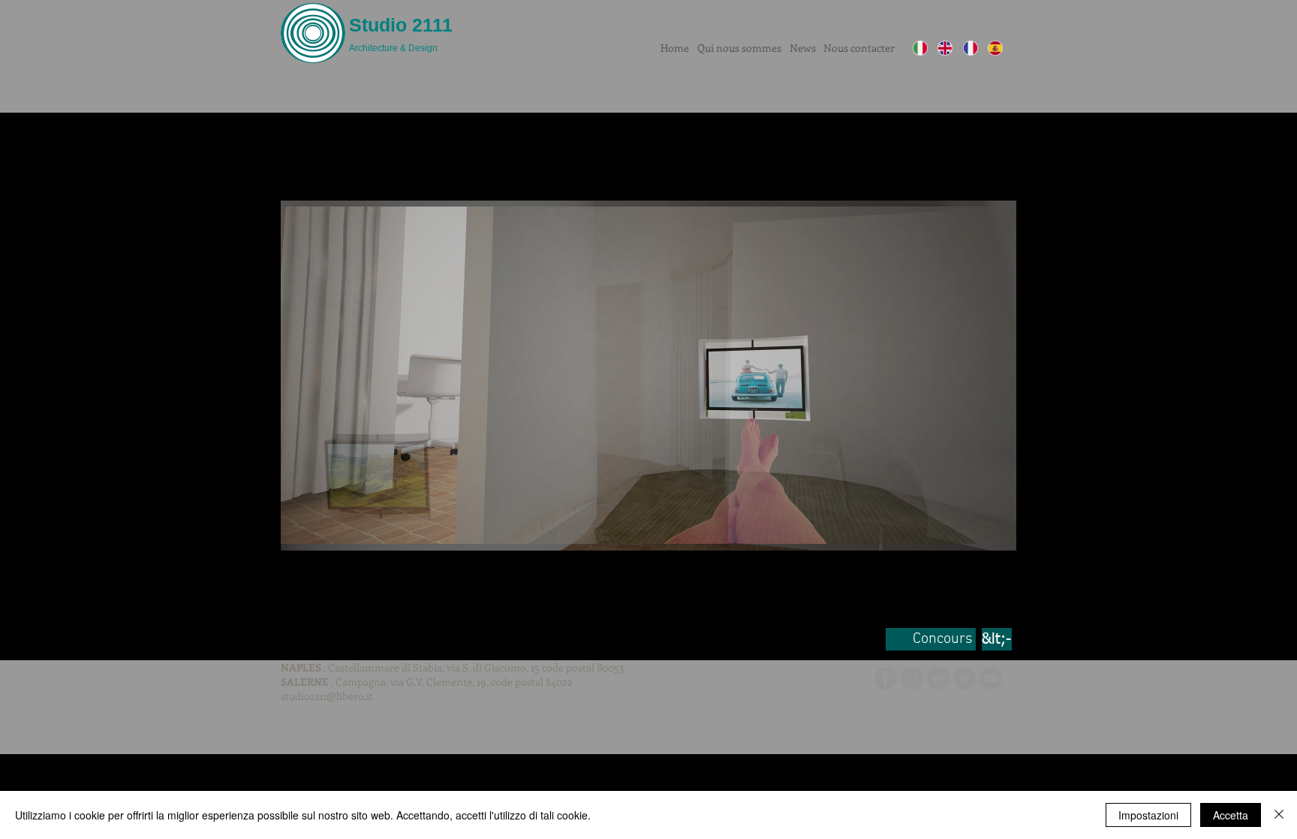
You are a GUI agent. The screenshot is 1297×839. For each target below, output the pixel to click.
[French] (970, 48)
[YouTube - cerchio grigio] (991, 678)
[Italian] (920, 48)
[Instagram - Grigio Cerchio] (912, 678)
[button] (648, 375)
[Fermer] (1279, 815)
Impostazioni (1148, 814)
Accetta (1230, 814)
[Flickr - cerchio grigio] (938, 678)
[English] (944, 48)
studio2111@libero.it (327, 696)
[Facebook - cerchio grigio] (885, 678)
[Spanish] (995, 48)
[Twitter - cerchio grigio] (964, 678)
